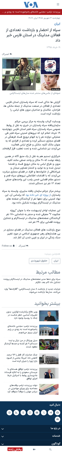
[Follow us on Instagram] (30, 412)
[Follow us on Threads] (23, 412)
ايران (57, 24)
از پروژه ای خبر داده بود (38, 195)
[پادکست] (9, 412)
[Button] (7, 54)
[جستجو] (50, 449)
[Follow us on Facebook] (57, 412)
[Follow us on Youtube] (37, 412)
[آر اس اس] (16, 412)
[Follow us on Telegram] (50, 412)
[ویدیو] (34, 449)
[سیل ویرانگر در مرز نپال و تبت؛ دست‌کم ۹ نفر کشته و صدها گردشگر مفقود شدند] (49, 344)
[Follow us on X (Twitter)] (43, 412)
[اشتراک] (57, 419)
